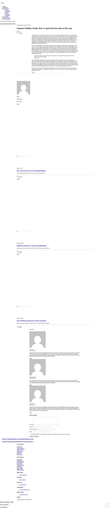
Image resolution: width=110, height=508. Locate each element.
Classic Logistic (20, 447)
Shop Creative (20, 454)
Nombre (31, 427)
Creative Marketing (21, 448)
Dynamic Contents (20, 465)
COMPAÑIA (5, 7)
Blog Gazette (19, 452)
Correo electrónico (33, 429)
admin (21, 33)
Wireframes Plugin (20, 461)
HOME (4, 6)
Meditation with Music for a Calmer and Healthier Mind (31, 245)
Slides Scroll (19, 466)
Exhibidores (7, 15)
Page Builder (19, 459)
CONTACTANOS (6, 19)
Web (30, 431)
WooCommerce (20, 460)
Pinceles (6, 13)
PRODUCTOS (6, 8)
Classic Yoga (19, 446)
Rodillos (6, 9)
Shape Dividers (20, 468)
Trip (34, 72)
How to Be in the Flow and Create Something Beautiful (31, 170)
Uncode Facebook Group (24, 489)
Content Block (20, 464)
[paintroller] (8, 3)
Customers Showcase (23, 494)
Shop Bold (19, 453)
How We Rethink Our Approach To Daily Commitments (31, 320)
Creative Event (20, 450)
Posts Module (19, 463)
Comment (31, 424)
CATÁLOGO (5, 16)
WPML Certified (20, 469)
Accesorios (7, 14)
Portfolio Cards (20, 451)
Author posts (19, 99)
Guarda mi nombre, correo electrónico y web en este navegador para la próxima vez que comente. (50, 434)
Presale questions (22, 484)
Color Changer (20, 467)
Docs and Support (23, 474)
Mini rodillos (7, 11)
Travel (19, 25)
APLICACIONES (6, 17)
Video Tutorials (22, 479)
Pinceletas (7, 12)
